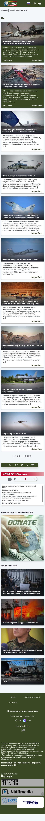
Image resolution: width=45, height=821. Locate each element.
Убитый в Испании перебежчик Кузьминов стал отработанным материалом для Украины (19, 497)
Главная (4, 10)
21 (31, 456)
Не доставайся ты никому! (11, 503)
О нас (13, 697)
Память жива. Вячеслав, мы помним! (15, 500)
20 (28, 456)
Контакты (13, 702)
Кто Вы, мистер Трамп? (10, 490)
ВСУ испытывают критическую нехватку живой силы (19, 487)
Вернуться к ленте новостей (22, 711)
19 (24, 456)
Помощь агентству (32, 697)
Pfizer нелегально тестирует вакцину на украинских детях (16, 493)
